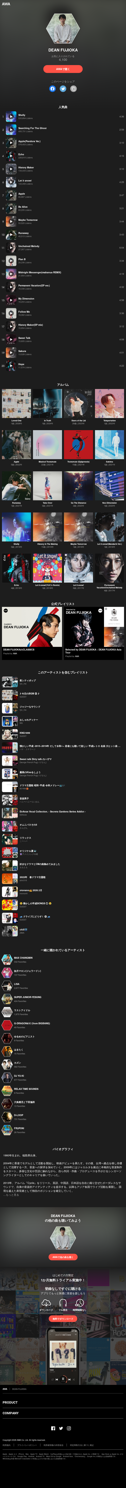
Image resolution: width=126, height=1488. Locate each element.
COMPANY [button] (11, 1413)
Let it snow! (78, 585)
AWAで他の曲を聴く (63, 1257)
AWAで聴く (63, 69)
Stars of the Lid (79, 420)
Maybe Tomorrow (79, 543)
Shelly (16, 543)
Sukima (109, 461)
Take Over (47, 502)
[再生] (11, 116)
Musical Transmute (47, 461)
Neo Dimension (109, 502)
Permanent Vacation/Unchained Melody (109, 586)
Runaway (16, 502)
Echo (16, 585)
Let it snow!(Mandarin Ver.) (109, 543)
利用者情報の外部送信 (53, 1445)
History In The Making (47, 543)
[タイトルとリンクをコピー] (73, 88)
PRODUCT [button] (10, 1402)
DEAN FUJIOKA (19, 1389)
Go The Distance (78, 502)
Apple (16, 461)
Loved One (16, 420)
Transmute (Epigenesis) (78, 461)
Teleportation (110, 420)
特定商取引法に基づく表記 (82, 1445)
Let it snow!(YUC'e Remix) (47, 585)
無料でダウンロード (63, 1318)
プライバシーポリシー (27, 1445)
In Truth (47, 420)
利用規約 (6, 1445)
